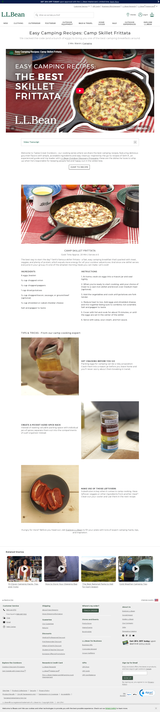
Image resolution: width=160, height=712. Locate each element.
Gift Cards (96, 6)
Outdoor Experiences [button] (129, 23)
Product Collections (19, 690)
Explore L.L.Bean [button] (148, 23)
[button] (148, 693)
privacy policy (111, 708)
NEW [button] (5, 23)
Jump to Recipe (79, 167)
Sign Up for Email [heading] (130, 663)
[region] (80, 2)
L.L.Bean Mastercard (51, 671)
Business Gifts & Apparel (111, 6)
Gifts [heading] (84, 663)
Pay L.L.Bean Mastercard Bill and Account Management (58, 676)
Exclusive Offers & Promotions (53, 654)
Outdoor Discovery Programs (13, 667)
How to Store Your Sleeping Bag (61, 584)
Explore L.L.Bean (74, 530)
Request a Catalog (129, 631)
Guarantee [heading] (47, 620)
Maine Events (87, 627)
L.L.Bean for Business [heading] (92, 641)
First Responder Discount (51, 642)
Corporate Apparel (89, 649)
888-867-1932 (21, 614)
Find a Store (86, 623)
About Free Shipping (50, 610)
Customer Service (81, 6)
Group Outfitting (88, 653)
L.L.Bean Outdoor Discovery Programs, (80, 158)
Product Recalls (9, 694)
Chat (8, 618)
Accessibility (65, 694)
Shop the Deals (121, 2)
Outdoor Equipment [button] (67, 23)
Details (148, 669)
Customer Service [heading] (11, 606)
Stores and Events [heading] (90, 619)
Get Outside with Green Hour (14, 671)
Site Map (6, 690)
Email (8, 622)
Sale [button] (114, 23)
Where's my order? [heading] (90, 606)
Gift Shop (85, 667)
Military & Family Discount (51, 646)
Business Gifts (87, 645)
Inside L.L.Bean (128, 619)
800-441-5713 (11, 610)
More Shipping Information (52, 614)
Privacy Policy (44, 690)
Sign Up (127, 678)
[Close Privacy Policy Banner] (156, 708)
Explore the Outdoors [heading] (12, 663)
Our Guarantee (48, 624)
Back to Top (8, 600)
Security (33, 690)
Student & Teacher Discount (53, 650)
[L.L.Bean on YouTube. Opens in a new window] (133, 635)
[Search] (36, 15)
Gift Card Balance (89, 675)
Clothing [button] (18, 23)
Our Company (127, 623)
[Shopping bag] (153, 14)
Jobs (124, 627)
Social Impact (127, 615)
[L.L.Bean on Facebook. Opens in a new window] (123, 635)
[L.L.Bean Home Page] (13, 14)
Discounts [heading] (46, 634)
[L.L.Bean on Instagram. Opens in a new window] (130, 635)
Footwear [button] (50, 23)
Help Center (11, 627)
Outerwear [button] (34, 23)
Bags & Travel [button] (86, 23)
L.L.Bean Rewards (129, 6)
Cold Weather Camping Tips (133, 584)
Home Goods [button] (101, 23)
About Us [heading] (126, 607)
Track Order (90, 610)
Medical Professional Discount (53, 637)
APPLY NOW (144, 644)
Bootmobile (86, 632)
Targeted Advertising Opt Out (15, 698)
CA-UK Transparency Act (26, 694)
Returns (45, 628)
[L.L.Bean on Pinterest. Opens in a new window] (127, 635)
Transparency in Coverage (48, 694)
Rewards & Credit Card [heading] (52, 663)
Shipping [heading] (46, 606)
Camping (87, 43)
